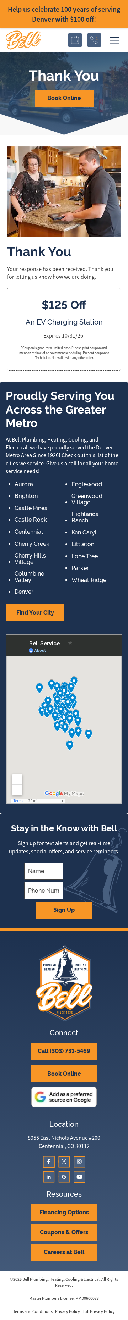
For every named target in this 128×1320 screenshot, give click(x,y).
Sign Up (64, 909)
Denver (24, 592)
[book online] (75, 40)
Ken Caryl (84, 532)
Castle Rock (31, 520)
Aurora (24, 484)
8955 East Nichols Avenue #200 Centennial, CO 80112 (64, 1142)
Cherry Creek (32, 544)
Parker (80, 568)
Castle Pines (31, 508)
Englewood (86, 484)
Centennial (29, 532)
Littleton (82, 544)
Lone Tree (84, 556)
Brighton (26, 496)
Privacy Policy (67, 1311)
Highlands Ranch (84, 517)
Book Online (64, 98)
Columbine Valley (29, 577)
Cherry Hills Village (30, 559)
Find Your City (35, 612)
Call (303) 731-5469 (64, 1051)
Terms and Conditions (33, 1311)
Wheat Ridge (88, 580)
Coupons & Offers (64, 1232)
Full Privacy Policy (98, 1311)
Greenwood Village (86, 499)
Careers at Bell (64, 1252)
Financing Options (64, 1212)
